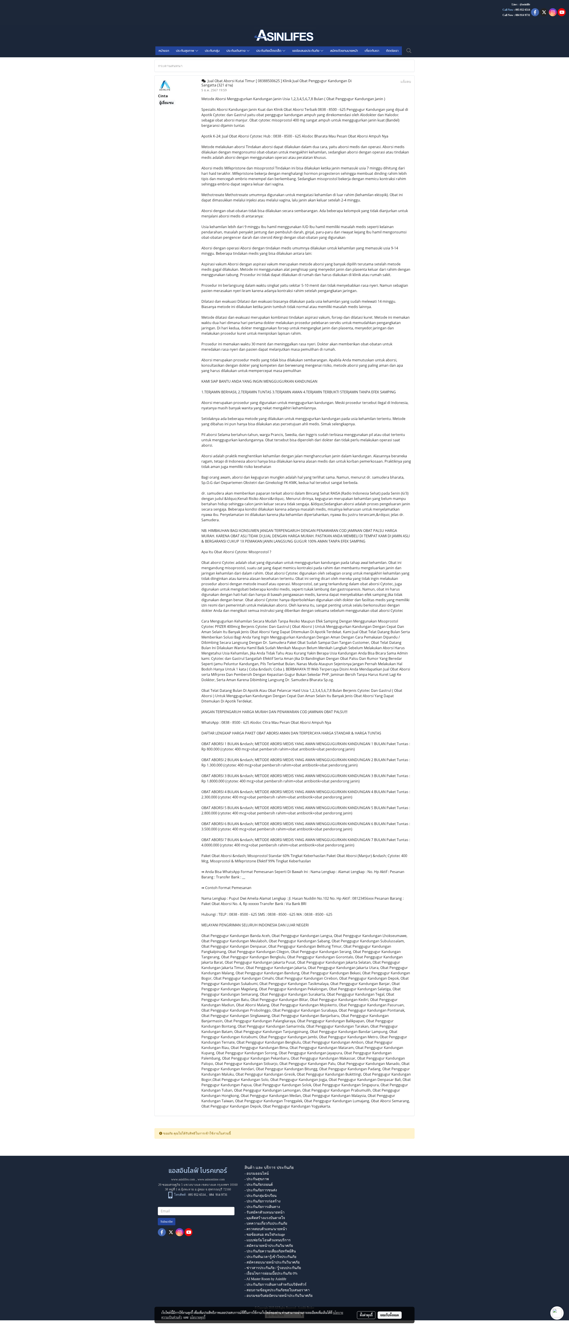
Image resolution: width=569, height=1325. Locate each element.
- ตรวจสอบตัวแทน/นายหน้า (265, 1229)
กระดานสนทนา (170, 65)
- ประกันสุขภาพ (256, 1179)
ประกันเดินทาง (236, 50)
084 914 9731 (218, 1194)
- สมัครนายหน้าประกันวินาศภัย (268, 1245)
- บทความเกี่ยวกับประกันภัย (265, 1223)
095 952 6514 (522, 9)
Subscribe (166, 1221)
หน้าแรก (164, 50)
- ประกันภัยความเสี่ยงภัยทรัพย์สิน (270, 1251)
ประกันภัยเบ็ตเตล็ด (269, 50)
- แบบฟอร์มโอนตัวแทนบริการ (267, 1240)
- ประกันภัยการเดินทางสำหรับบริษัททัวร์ (275, 1284)
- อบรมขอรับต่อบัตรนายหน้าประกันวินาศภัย (278, 1295)
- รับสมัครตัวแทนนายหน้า (264, 1212)
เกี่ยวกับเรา (372, 50)
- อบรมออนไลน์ (256, 1173)
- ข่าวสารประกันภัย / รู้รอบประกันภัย (272, 1268)
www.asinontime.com (211, 1179)
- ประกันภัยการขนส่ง (260, 1190)
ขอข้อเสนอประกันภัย (306, 50)
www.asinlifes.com (183, 1179)
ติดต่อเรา (392, 50)
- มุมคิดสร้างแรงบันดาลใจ (264, 1218)
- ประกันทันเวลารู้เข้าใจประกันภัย (270, 1257)
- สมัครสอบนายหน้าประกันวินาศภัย (272, 1262)
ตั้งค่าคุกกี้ (366, 1315)
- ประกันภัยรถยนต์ (258, 1184)
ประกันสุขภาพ (185, 50)
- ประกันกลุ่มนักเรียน (260, 1196)
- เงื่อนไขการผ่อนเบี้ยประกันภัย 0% (270, 1273)
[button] (409, 50)
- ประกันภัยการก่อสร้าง (262, 1201)
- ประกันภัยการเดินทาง (262, 1207)
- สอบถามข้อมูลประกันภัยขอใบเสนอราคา (277, 1290)
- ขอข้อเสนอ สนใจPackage (264, 1234)
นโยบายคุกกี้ (197, 1317)
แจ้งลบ (406, 81)
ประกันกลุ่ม (212, 50)
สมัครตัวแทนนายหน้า (344, 50)
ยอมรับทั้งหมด (389, 1315)
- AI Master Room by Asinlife (265, 1279)
